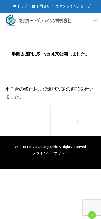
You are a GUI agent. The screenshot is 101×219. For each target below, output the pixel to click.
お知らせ (50, 43)
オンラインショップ (74, 6)
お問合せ (42, 6)
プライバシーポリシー (50, 153)
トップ (22, 6)
